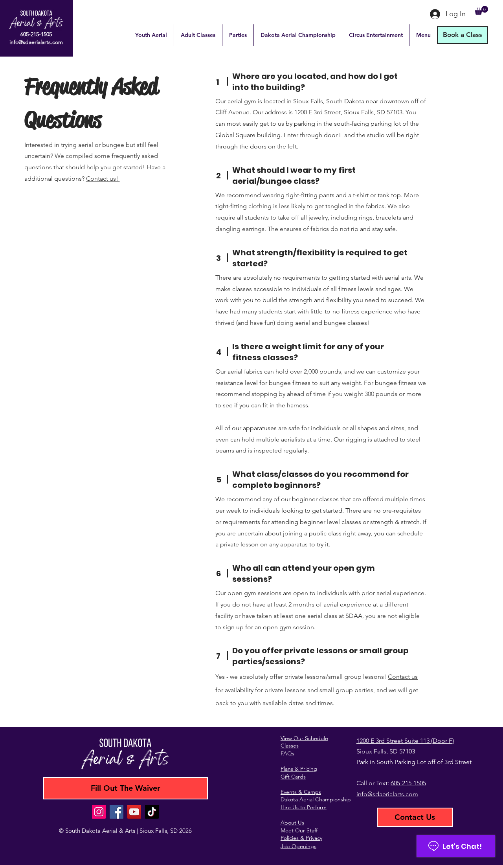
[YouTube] (134, 812)
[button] (481, 10)
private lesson (240, 544)
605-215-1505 (408, 783)
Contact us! (103, 178)
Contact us (403, 676)
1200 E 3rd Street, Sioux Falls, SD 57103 (348, 112)
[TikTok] (152, 812)
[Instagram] (99, 812)
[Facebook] (116, 812)
